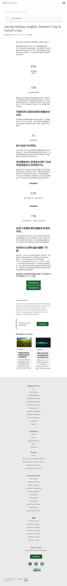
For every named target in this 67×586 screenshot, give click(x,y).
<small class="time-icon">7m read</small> (43, 359)
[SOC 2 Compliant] (26, 580)
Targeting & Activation (33, 482)
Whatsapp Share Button (33, 402)
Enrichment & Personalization (33, 488)
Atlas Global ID (33, 507)
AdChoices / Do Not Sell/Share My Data (33, 458)
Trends (29, 35)
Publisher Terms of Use (33, 465)
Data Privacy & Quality (33, 504)
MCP (33, 389)
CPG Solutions (33, 501)
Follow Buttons (33, 408)
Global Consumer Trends (34, 510)
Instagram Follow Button (33, 411)
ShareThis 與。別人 (33, 521)
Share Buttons (33, 392)
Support (33, 424)
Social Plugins (33, 421)
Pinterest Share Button (33, 405)
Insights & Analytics (33, 485)
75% (19, 48)
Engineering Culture (33, 441)
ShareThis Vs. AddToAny (33, 527)
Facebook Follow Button (33, 414)
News (33, 444)
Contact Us (33, 447)
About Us (33, 434)
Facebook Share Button (33, 398)
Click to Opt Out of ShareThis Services (33, 462)
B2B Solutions (33, 498)
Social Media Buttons (33, 395)
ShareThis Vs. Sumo (33, 540)
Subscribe (42, 324)
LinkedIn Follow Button (33, 418)
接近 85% (32, 46)
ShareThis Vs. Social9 (33, 537)
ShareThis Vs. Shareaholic (33, 534)
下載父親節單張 (33, 288)
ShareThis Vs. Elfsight (34, 530)
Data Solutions (33, 478)
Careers (33, 437)
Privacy (33, 455)
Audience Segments (33, 491)
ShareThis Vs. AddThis (33, 524)
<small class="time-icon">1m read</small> (24, 358)
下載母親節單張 (33, 283)
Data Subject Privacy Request (33, 468)
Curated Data (33, 494)
